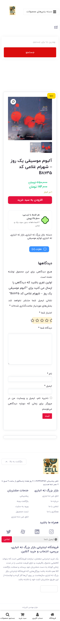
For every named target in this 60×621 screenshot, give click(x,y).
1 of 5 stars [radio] (51, 320)
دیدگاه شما (45, 328)
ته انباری (47, 238)
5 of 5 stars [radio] (32, 320)
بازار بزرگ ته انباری (35, 235)
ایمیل (48, 386)
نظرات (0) (37, 249)
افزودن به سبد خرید (30, 200)
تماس (7, 539)
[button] (13, 101)
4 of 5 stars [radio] (37, 320)
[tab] (39, 249)
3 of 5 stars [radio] (42, 320)
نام (49, 373)
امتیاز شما (45, 312)
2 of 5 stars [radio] (47, 320)
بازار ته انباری (17, 235)
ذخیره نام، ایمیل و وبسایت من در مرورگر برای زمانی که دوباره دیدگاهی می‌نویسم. (30, 404)
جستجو (30, 52)
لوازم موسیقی (34, 238)
